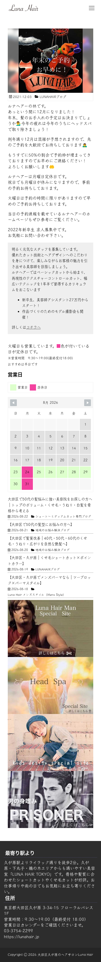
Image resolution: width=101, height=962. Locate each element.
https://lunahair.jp (21, 936)
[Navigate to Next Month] (87, 402)
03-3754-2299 (18, 930)
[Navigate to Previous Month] (13, 402)
